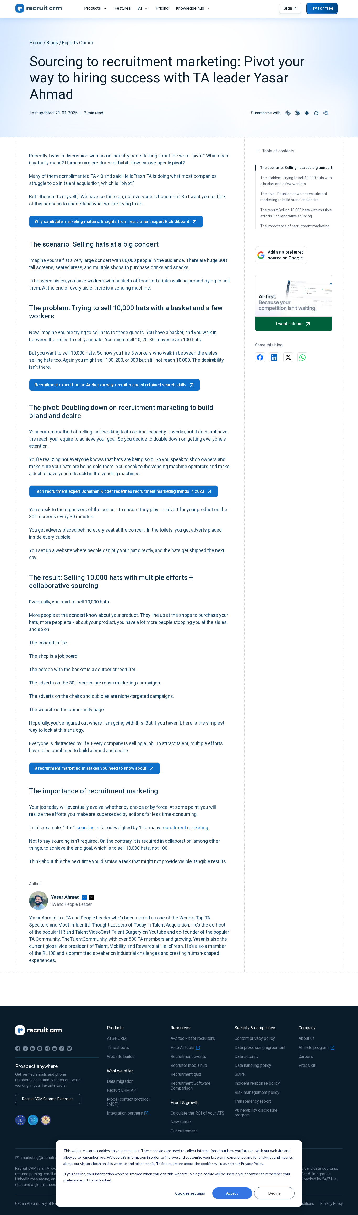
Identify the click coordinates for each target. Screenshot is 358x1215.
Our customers (184, 1131)
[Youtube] (39, 1048)
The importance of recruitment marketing (294, 226)
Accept (232, 1193)
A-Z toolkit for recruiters (193, 1038)
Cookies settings (190, 1193)
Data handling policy (253, 1065)
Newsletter (181, 1122)
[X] (25, 1048)
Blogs (52, 42)
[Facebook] (17, 1048)
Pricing (162, 8)
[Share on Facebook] (260, 357)
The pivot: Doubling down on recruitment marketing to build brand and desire (293, 197)
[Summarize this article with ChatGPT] (288, 113)
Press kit (307, 1065)
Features (123, 8)
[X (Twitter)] (91, 897)
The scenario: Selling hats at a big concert (296, 167)
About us (307, 1038)
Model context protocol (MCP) (128, 1101)
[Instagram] (47, 1048)
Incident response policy (257, 1083)
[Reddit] (54, 1048)
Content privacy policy (255, 1038)
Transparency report (253, 1101)
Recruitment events (188, 1056)
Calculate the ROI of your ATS (197, 1113)
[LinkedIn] (84, 897)
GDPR (240, 1074)
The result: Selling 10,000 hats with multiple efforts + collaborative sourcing (296, 213)
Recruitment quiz (186, 1074)
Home (36, 42)
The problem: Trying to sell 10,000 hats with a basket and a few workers (296, 181)
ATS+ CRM (117, 1038)
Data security (247, 1056)
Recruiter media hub (189, 1065)
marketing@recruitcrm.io (42, 1157)
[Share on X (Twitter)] (288, 357)
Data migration (120, 1081)
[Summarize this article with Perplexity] (325, 113)
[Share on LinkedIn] (274, 357)
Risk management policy (257, 1092)
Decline (274, 1193)
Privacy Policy (331, 1203)
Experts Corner (77, 42)
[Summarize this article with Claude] (297, 113)
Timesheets (118, 1047)
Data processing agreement (260, 1047)
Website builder (121, 1056)
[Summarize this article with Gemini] (307, 113)
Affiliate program (314, 1047)
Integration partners (125, 1113)
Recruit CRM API (122, 1090)
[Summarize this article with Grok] (316, 113)
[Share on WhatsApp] (302, 357)
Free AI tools (182, 1047)
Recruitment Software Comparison (190, 1085)
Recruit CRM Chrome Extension (48, 1099)
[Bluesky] (69, 1048)
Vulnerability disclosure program (256, 1112)
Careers (306, 1056)
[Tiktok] (61, 1048)
